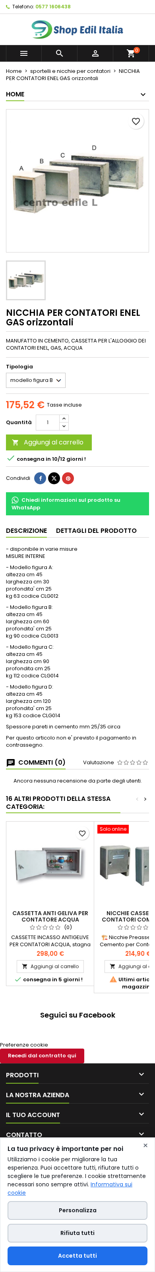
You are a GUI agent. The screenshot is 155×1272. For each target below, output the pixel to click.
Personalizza (78, 1210)
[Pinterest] (68, 478)
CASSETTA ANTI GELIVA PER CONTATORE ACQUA (50, 916)
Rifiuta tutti (77, 1233)
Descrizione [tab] (26, 530)
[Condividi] (40, 478)
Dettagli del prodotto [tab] (96, 530)
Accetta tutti (77, 1256)
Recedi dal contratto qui (42, 1055)
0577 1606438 (53, 6)
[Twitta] (54, 478)
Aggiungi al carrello (47, 442)
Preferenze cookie (24, 1045)
